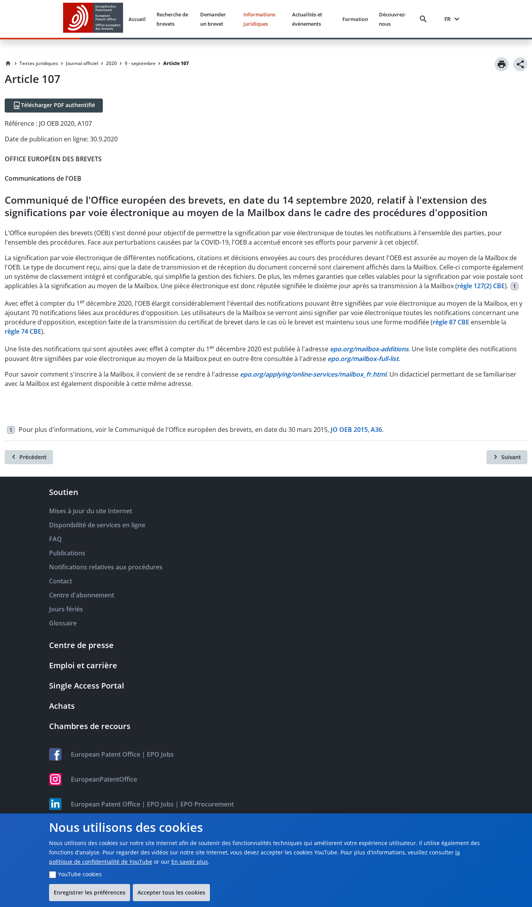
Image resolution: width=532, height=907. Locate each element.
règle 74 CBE (23, 331)
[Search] (425, 19)
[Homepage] (8, 63)
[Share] (520, 64)
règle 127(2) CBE (481, 286)
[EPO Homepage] (93, 19)
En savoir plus (189, 861)
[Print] (502, 64)
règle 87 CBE (451, 322)
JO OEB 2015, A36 (356, 429)
